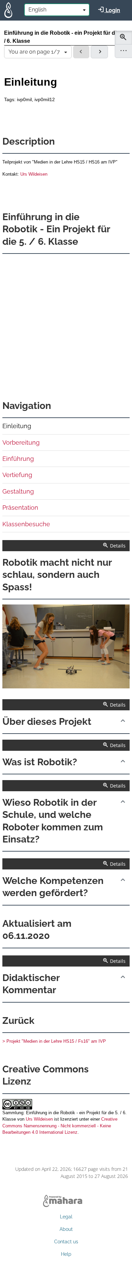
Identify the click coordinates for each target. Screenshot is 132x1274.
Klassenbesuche (26, 524)
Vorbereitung (21, 442)
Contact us (66, 1241)
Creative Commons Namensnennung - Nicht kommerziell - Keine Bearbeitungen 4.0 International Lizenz (59, 1126)
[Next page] (99, 52)
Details (117, 545)
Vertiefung (17, 474)
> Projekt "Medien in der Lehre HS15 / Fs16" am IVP (54, 1041)
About (66, 1229)
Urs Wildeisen (33, 174)
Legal (66, 1216)
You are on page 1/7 (34, 52)
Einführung (18, 458)
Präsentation (20, 507)
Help (66, 1254)
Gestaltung (18, 491)
